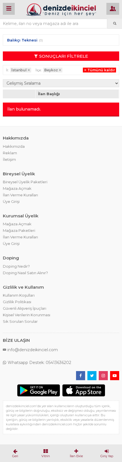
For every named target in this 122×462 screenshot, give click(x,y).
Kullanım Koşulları (19, 295)
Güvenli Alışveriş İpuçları (24, 308)
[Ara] (114, 23)
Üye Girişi (11, 201)
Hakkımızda (14, 146)
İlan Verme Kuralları (20, 195)
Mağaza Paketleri (19, 230)
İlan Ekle (76, 456)
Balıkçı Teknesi (22, 40)
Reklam (10, 153)
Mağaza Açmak (17, 188)
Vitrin (45, 456)
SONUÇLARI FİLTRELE (63, 56)
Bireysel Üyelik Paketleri (25, 182)
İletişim (9, 159)
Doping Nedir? (16, 266)
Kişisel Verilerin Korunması (26, 315)
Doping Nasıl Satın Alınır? (25, 272)
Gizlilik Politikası (17, 301)
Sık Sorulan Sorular (20, 321)
